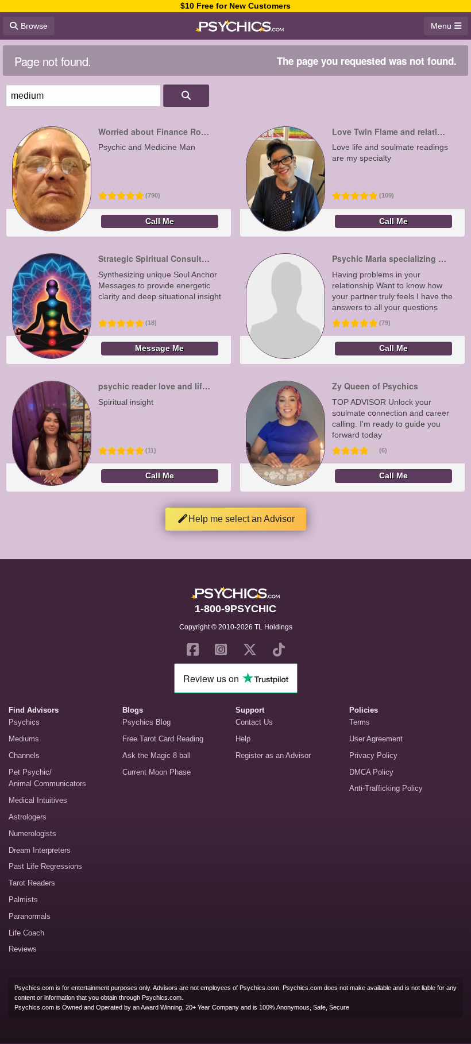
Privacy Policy (373, 755)
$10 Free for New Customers (235, 5)
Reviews (23, 949)
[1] (186, 95)
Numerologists (32, 833)
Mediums (24, 738)
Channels (24, 755)
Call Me (159, 221)
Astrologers (28, 817)
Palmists (23, 899)
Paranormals (30, 916)
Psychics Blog (146, 722)
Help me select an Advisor (241, 519)
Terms (359, 722)
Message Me (159, 348)
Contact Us (254, 722)
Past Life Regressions (45, 866)
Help (242, 738)
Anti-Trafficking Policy (386, 788)
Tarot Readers (32, 883)
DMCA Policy (371, 772)
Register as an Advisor (273, 755)
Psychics (24, 722)
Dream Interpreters (40, 850)
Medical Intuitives (38, 800)
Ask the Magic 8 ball (156, 755)
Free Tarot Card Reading (162, 738)
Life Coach (26, 933)
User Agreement (376, 738)
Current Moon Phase (156, 772)
